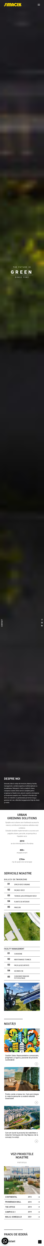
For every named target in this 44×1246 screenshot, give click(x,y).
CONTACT (2, 623)
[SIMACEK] (12, 4)
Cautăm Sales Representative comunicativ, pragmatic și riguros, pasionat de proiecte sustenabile (22, 1058)
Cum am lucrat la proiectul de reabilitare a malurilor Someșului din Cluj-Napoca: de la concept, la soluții (21, 1135)
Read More (36, 1064)
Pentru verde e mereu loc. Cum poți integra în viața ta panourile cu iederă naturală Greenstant (22, 1096)
